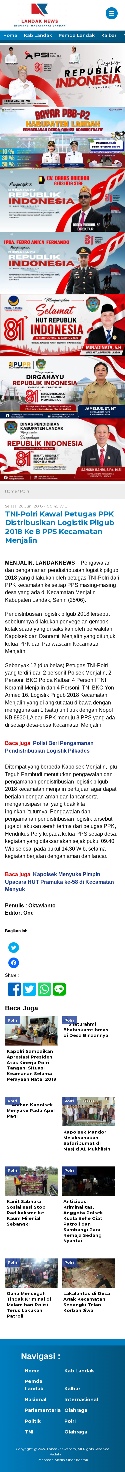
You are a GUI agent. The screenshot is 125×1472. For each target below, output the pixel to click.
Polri (24, 491)
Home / (12, 491)
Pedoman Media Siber (56, 1460)
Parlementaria (41, 1410)
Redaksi (56, 1454)
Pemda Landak (77, 35)
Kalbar (109, 35)
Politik (33, 1421)
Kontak (82, 1460)
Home (10, 35)
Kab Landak (38, 35)
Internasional (80, 1400)
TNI (29, 1432)
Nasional (35, 1400)
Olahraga (75, 1410)
